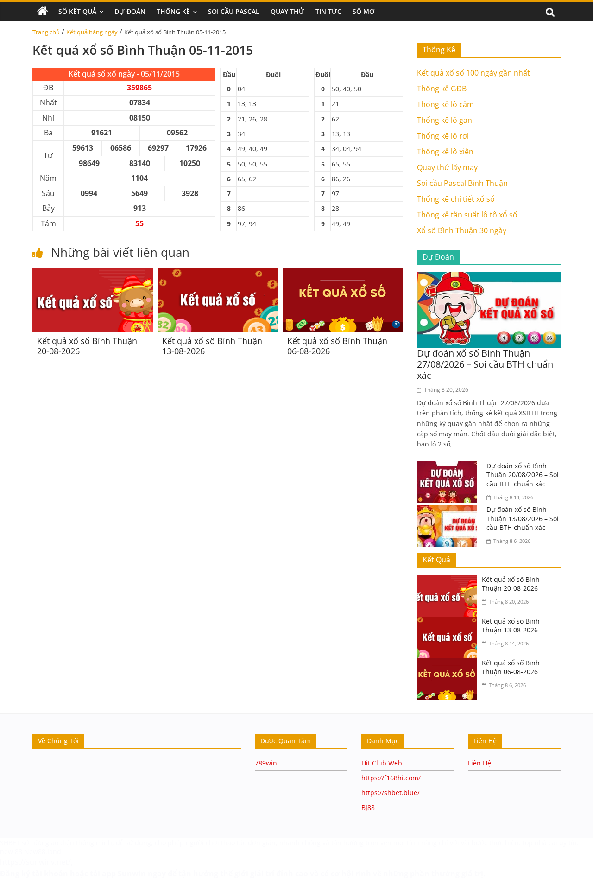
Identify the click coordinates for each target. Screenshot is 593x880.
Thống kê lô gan (444, 120)
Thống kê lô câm (445, 104)
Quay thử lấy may (447, 167)
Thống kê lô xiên (445, 152)
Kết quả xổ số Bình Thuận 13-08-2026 (212, 346)
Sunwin (132, 873)
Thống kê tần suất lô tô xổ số (467, 215)
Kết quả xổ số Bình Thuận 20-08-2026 (87, 346)
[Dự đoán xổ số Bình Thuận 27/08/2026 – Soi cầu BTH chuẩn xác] (489, 278)
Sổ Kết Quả (77, 11)
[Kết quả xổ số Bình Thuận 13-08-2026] (218, 274)
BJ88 (368, 807)
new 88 (11, 851)
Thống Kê (173, 11)
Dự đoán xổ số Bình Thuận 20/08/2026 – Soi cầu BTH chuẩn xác (522, 474)
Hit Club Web (381, 763)
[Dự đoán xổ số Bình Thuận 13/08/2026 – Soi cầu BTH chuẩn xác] (449, 510)
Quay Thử (287, 11)
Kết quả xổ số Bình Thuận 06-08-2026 (337, 346)
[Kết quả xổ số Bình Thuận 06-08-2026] (343, 274)
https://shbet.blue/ (390, 792)
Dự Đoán (129, 11)
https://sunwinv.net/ (35, 862)
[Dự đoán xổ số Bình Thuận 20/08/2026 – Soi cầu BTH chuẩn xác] (449, 467)
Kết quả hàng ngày (92, 32)
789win (266, 763)
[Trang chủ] (42, 11)
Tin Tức (328, 11)
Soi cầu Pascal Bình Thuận (462, 183)
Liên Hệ (479, 763)
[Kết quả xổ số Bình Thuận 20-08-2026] (92, 274)
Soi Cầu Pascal (233, 11)
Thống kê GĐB (442, 88)
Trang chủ (46, 32)
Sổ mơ (363, 11)
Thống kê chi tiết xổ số (456, 199)
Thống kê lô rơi (443, 136)
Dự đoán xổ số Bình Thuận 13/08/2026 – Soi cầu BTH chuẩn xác (522, 518)
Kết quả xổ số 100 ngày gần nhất (473, 73)
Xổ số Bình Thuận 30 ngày (461, 230)
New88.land (43, 851)
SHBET (10, 842)
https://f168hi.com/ (391, 777)
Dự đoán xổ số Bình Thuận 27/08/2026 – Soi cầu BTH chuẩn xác (485, 364)
